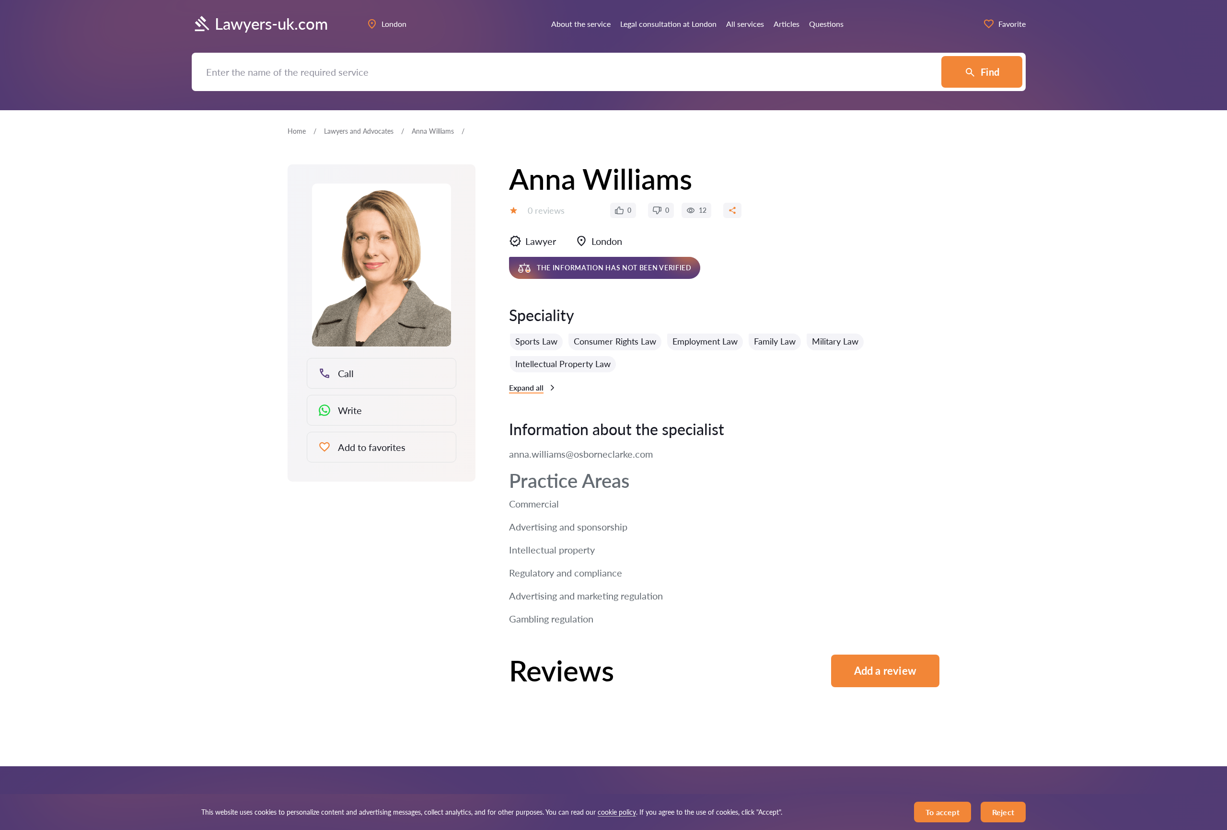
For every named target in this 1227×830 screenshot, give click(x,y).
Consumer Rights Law (615, 341)
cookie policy (617, 812)
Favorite (1012, 23)
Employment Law (705, 341)
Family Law (775, 341)
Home (297, 131)
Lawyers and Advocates (359, 131)
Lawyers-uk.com (271, 23)
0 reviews (546, 210)
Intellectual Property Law (563, 363)
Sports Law (536, 341)
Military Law (835, 341)
